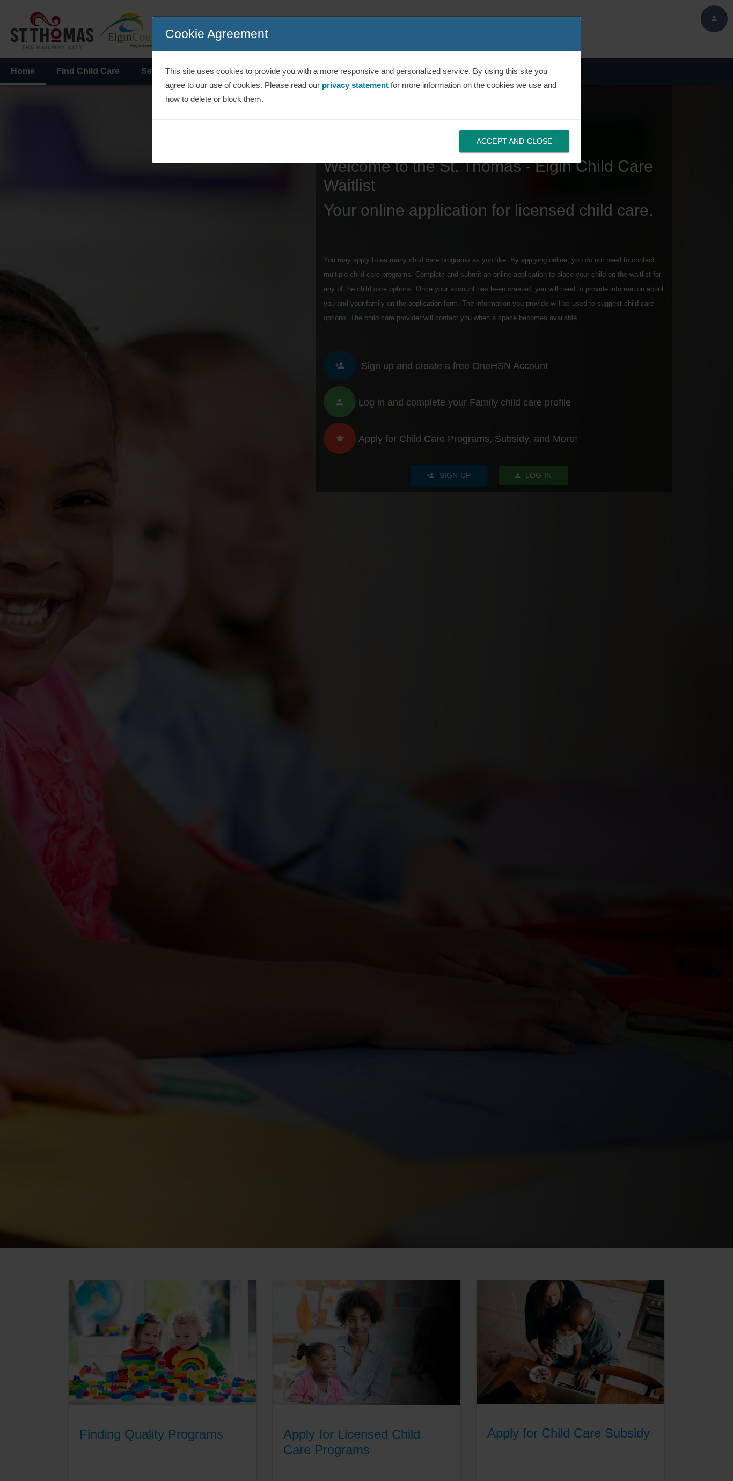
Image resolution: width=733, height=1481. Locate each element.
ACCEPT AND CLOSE (514, 141)
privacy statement (355, 85)
